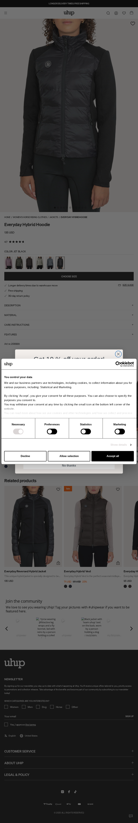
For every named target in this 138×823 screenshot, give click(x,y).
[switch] (52, 431)
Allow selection (69, 456)
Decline (25, 456)
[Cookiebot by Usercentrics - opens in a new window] (118, 364)
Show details (119, 444)
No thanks (69, 465)
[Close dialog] (118, 354)
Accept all (113, 456)
